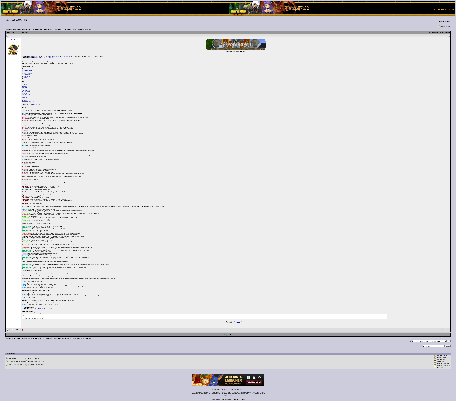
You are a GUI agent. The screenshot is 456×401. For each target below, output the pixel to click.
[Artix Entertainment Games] (22, 29)
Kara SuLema (26, 90)
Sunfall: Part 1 (240, 322)
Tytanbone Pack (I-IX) (28, 101)
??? (23, 83)
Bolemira (24, 87)
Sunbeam (26, 77)
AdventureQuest (197, 392)
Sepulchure (25, 97)
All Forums (9, 29)
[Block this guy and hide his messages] (23, 329)
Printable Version (445, 26)
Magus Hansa (26, 91)
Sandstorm (27, 74)
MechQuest (216, 392)
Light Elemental (28, 73)
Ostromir (24, 93)
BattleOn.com (232, 392)
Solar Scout (27, 76)
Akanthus (24, 84)
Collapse (50, 57)
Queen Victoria (26, 94)
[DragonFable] (37, 29)
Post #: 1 (445, 329)
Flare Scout (27, 72)
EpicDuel (223, 392)
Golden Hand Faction (58, 56)
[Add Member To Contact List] (18, 329)
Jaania (24, 89)
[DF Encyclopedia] (48, 29)
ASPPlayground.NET (228, 399)
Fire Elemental (28, 70)
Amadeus (24, 86)
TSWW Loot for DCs (34, 104)
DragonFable (207, 392)
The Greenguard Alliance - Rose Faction (39, 56)
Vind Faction (69, 56)
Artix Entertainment (258, 392)
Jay (14, 39)
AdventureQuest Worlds (244, 392)
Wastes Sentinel (28, 79)
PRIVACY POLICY (228, 395)
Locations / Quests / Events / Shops (65, 29)
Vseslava (24, 96)
